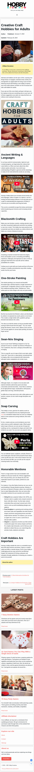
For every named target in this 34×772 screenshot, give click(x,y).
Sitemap (3, 743)
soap (2, 414)
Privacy (3, 768)
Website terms (9, 768)
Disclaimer (16, 768)
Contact (3, 739)
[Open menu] (17, 15)
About (3, 735)
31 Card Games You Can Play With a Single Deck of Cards (15, 653)
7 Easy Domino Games (10, 615)
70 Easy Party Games (10, 699)
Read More (6, 758)
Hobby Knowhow (13, 765)
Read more (4, 626)
